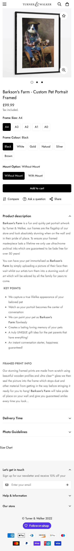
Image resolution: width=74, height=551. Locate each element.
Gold (33, 146)
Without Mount (14, 176)
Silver (59, 146)
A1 (36, 127)
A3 (16, 127)
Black (8, 146)
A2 (26, 127)
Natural (46, 146)
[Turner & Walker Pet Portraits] (37, 4)
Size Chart (6, 447)
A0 (46, 127)
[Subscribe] (67, 485)
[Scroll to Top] (67, 531)
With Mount (35, 176)
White (20, 146)
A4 (7, 127)
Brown (8, 156)
